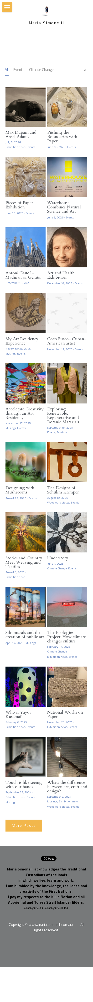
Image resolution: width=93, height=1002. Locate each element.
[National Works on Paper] (67, 687)
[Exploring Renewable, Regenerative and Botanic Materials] (67, 383)
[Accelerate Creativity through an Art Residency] (25, 383)
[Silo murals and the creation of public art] (25, 607)
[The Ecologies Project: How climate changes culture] (67, 607)
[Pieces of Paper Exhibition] (25, 177)
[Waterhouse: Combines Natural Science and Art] (67, 177)
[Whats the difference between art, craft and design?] (67, 757)
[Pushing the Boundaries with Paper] (67, 107)
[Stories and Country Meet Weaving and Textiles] (25, 532)
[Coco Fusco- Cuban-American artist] (67, 313)
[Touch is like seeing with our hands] (25, 757)
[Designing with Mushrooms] (25, 462)
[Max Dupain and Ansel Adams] (25, 107)
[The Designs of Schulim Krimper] (67, 462)
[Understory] (67, 532)
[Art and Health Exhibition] (67, 247)
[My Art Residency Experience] (25, 313)
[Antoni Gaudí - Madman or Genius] (25, 247)
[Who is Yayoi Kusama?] (25, 687)
